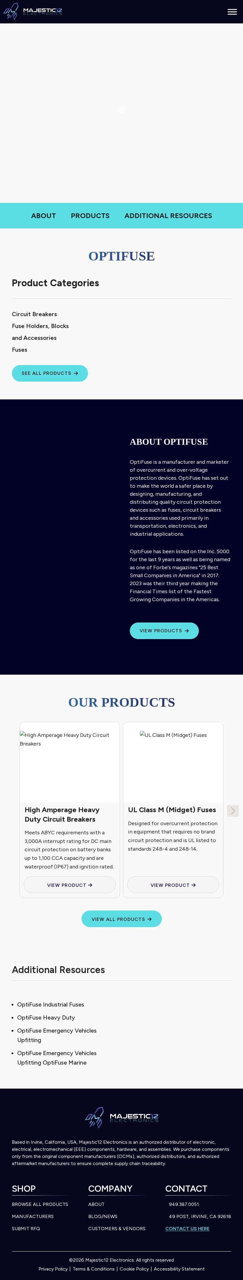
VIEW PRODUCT (67, 885)
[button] (233, 811)
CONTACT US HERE (187, 1228)
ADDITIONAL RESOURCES (168, 215)
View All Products (118, 919)
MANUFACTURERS (33, 1216)
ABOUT (43, 215)
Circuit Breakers (34, 314)
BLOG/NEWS (102, 1216)
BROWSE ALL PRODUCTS (40, 1204)
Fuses (19, 349)
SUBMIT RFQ (26, 1228)
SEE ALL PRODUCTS (46, 373)
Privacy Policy (53, 1269)
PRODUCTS (90, 215)
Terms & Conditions (94, 1269)
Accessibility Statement (179, 1269)
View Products (161, 630)
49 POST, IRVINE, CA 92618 (200, 1216)
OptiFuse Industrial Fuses (50, 1004)
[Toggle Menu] (232, 12)
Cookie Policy (134, 1269)
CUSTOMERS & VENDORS (117, 1228)
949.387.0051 (184, 1204)
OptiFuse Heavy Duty (46, 1017)
